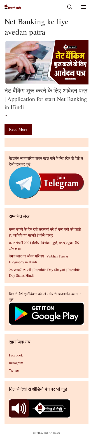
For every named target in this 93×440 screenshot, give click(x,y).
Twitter (14, 370)
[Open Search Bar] (70, 7)
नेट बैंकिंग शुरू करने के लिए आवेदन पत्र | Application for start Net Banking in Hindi (46, 99)
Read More (18, 129)
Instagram (16, 362)
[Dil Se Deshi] (13, 7)
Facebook (16, 355)
